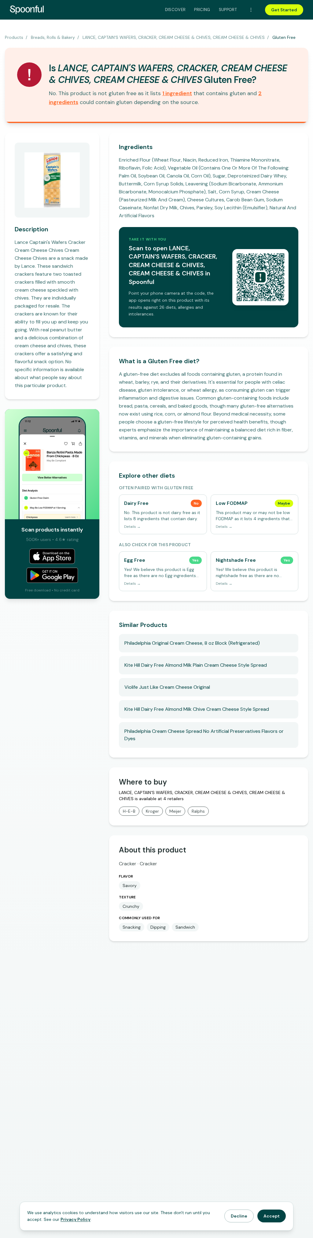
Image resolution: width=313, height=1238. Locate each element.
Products (14, 37)
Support (228, 9)
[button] (177, 93)
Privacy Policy (75, 1219)
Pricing (202, 9)
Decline (239, 1216)
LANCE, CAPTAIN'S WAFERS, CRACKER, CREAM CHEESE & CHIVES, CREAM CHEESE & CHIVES (174, 37)
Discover (175, 9)
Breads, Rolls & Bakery (53, 37)
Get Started (284, 10)
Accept (271, 1216)
